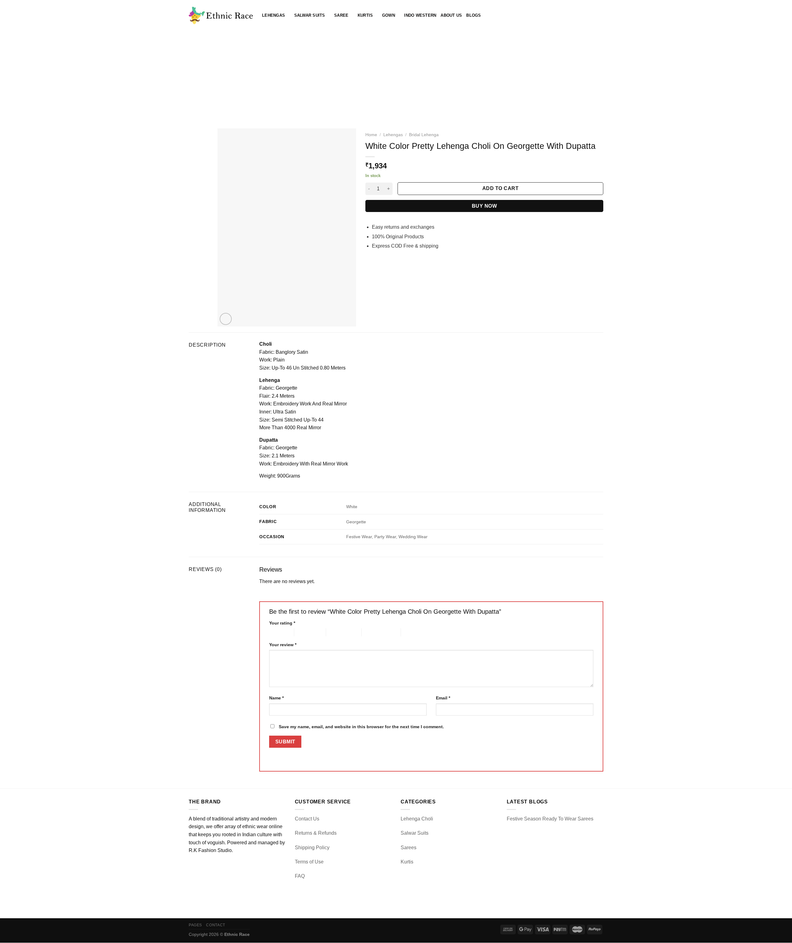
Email (443, 697)
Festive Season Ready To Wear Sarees (550, 818)
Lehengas (273, 15)
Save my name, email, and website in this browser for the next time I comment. (361, 726)
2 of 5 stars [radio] (305, 632)
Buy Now (484, 206)
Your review (282, 644)
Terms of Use (309, 861)
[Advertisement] (396, 77)
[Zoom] (226, 319)
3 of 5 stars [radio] (336, 632)
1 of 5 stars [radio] (276, 632)
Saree (341, 15)
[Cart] (600, 15)
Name (276, 697)
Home (371, 134)
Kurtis (365, 15)
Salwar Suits (309, 15)
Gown (388, 15)
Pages (195, 925)
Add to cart (500, 188)
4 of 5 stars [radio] (372, 632)
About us (451, 15)
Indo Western (420, 15)
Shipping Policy (312, 847)
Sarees (408, 847)
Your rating (282, 623)
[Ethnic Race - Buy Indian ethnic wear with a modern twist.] (221, 15)
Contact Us (307, 818)
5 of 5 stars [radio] (411, 632)
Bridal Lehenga (424, 134)
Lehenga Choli (417, 818)
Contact (215, 925)
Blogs (473, 15)
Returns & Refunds (316, 833)
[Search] (580, 15)
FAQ (300, 876)
